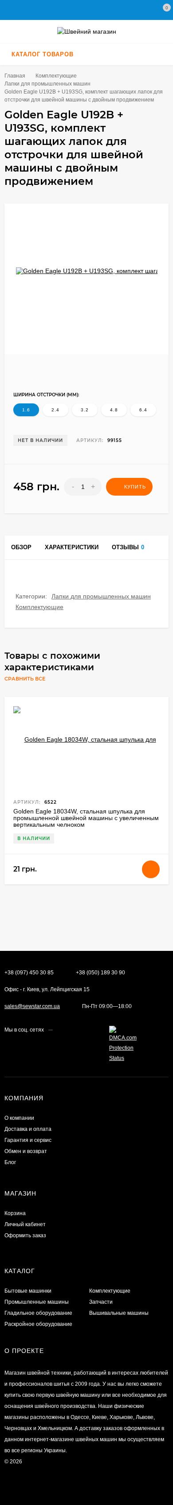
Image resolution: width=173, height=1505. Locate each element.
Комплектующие (39, 606)
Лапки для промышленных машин (101, 596)
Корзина (15, 1213)
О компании (19, 1118)
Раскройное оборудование (38, 1324)
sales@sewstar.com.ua (32, 1006)
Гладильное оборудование (38, 1313)
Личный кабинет (25, 1224)
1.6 (26, 409)
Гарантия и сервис (27, 1140)
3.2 (85, 409)
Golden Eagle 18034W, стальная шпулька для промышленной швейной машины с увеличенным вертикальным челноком (86, 818)
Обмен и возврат (25, 1151)
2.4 (55, 409)
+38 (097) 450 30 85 (29, 972)
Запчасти (101, 1302)
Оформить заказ (25, 1235)
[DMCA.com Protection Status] (124, 1058)
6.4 (143, 409)
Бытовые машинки (27, 1291)
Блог (10, 1162)
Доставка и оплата (27, 1129)
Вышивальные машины (119, 1313)
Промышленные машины (36, 1302)
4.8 (114, 409)
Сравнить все (25, 679)
